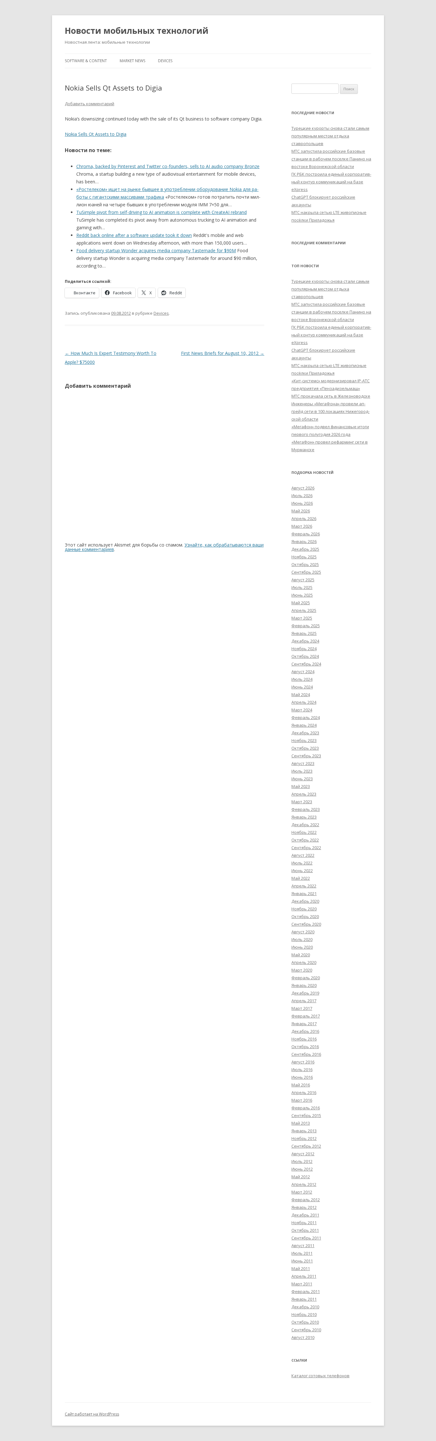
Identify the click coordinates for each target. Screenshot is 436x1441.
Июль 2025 (301, 587)
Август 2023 (302, 763)
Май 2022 (300, 878)
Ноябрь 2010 (304, 1314)
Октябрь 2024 (305, 656)
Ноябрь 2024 (304, 648)
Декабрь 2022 (305, 824)
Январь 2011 (304, 1299)
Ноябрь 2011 (304, 1222)
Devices (165, 60)
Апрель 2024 (303, 702)
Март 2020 (301, 970)
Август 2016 (302, 1062)
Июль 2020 (301, 939)
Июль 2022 (301, 863)
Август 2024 (302, 671)
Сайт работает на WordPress (92, 1414)
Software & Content (86, 60)
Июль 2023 (301, 771)
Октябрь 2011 (305, 1230)
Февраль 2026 (305, 534)
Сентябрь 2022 (306, 847)
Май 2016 (300, 1085)
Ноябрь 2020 (304, 909)
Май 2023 (300, 786)
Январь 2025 (304, 633)
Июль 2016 (301, 1069)
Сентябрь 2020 (306, 924)
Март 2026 (301, 526)
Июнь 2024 (302, 687)
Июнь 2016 (302, 1077)
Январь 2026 (304, 541)
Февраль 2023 (305, 809)
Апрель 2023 (303, 794)
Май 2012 (300, 1177)
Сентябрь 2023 (306, 756)
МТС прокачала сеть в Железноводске (330, 396)
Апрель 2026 (303, 518)
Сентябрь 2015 (306, 1115)
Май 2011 (300, 1268)
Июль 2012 (301, 1161)
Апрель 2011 (303, 1276)
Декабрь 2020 (305, 901)
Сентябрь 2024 (306, 664)
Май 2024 (300, 694)
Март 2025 (301, 618)
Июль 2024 (301, 679)
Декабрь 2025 (305, 549)
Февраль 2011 (305, 1291)
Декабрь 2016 (305, 1031)
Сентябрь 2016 (306, 1054)
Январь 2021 (304, 893)
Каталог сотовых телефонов (320, 1376)
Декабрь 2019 (305, 993)
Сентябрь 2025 (306, 572)
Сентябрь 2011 (306, 1238)
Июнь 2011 (302, 1261)
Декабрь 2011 (305, 1215)
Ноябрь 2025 (304, 557)
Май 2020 (300, 955)
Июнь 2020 (302, 947)
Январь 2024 (304, 725)
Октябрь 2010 (305, 1322)
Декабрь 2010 (305, 1307)
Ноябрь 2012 (304, 1138)
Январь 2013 (304, 1131)
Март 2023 (301, 802)
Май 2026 (300, 511)
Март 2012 (301, 1192)
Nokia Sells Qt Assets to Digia (95, 134)
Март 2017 (301, 1008)
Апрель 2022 (303, 886)
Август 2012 (302, 1154)
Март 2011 (301, 1284)
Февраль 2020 (305, 978)
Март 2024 (301, 710)
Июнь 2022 (302, 870)
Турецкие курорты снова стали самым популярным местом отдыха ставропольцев (330, 135)
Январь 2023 (304, 817)
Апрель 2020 (303, 962)
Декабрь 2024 (305, 641)
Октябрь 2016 (305, 1046)
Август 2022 (302, 855)
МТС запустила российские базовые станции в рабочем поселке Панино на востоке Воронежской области (331, 158)
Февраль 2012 (305, 1199)
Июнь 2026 (302, 503)
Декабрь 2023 (305, 733)
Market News (132, 60)
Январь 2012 (304, 1207)
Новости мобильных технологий (136, 30)
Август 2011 (302, 1245)
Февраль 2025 (305, 626)
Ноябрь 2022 (304, 832)
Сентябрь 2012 (306, 1146)
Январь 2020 (304, 985)
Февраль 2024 (305, 717)
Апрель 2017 (303, 1001)
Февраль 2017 (305, 1016)
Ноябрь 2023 (304, 740)
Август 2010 (302, 1337)
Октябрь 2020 (305, 916)
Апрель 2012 (303, 1184)
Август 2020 (302, 932)
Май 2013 (300, 1123)
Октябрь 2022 (305, 840)
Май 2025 (300, 603)
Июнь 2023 (302, 779)
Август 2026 (302, 488)
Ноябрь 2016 (304, 1039)
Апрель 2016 (303, 1092)
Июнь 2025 (302, 595)
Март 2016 (301, 1100)
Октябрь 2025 (305, 564)
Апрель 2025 (303, 610)
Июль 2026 (301, 495)
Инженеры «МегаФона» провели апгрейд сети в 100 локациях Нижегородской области (330, 411)
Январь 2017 (304, 1023)
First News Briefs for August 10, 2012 (222, 353)
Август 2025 (302, 580)
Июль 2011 (301, 1253)
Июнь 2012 (302, 1169)
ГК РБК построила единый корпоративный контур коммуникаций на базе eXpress (331, 181)
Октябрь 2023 (305, 748)
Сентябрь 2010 (306, 1330)
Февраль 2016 (305, 1108)
